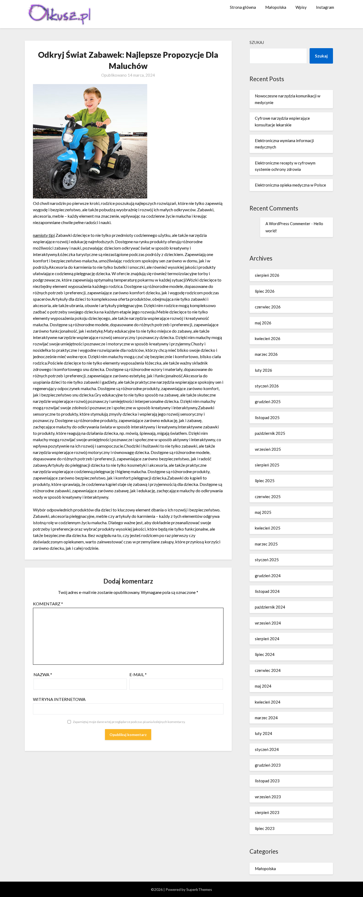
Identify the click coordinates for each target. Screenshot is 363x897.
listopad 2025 (267, 417)
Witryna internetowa (59, 699)
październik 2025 (270, 433)
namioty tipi (44, 235)
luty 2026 (263, 370)
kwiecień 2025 (267, 528)
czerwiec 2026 (268, 306)
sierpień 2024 (267, 638)
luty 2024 (263, 733)
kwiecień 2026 (267, 338)
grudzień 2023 (268, 765)
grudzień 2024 (268, 575)
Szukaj (257, 42)
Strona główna (243, 7)
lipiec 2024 (265, 654)
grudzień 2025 (268, 401)
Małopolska (275, 7)
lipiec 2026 (265, 291)
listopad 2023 (267, 780)
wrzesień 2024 (268, 623)
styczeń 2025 (267, 559)
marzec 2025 (266, 543)
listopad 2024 (267, 591)
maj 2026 (263, 322)
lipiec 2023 (265, 828)
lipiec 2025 (265, 480)
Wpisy (301, 7)
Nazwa (42, 674)
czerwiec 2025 (268, 496)
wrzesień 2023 (268, 796)
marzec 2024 (266, 717)
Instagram (325, 7)
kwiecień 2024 (267, 702)
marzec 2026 (266, 354)
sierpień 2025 (267, 464)
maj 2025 (263, 512)
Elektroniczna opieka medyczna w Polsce (290, 185)
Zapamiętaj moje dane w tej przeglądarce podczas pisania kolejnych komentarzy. (129, 722)
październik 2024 (270, 607)
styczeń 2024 (267, 749)
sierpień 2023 (267, 812)
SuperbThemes (199, 889)
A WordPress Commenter (287, 223)
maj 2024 (263, 686)
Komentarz (48, 603)
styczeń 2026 (267, 385)
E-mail (138, 674)
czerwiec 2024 (268, 670)
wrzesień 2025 (268, 449)
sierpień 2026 (267, 275)
